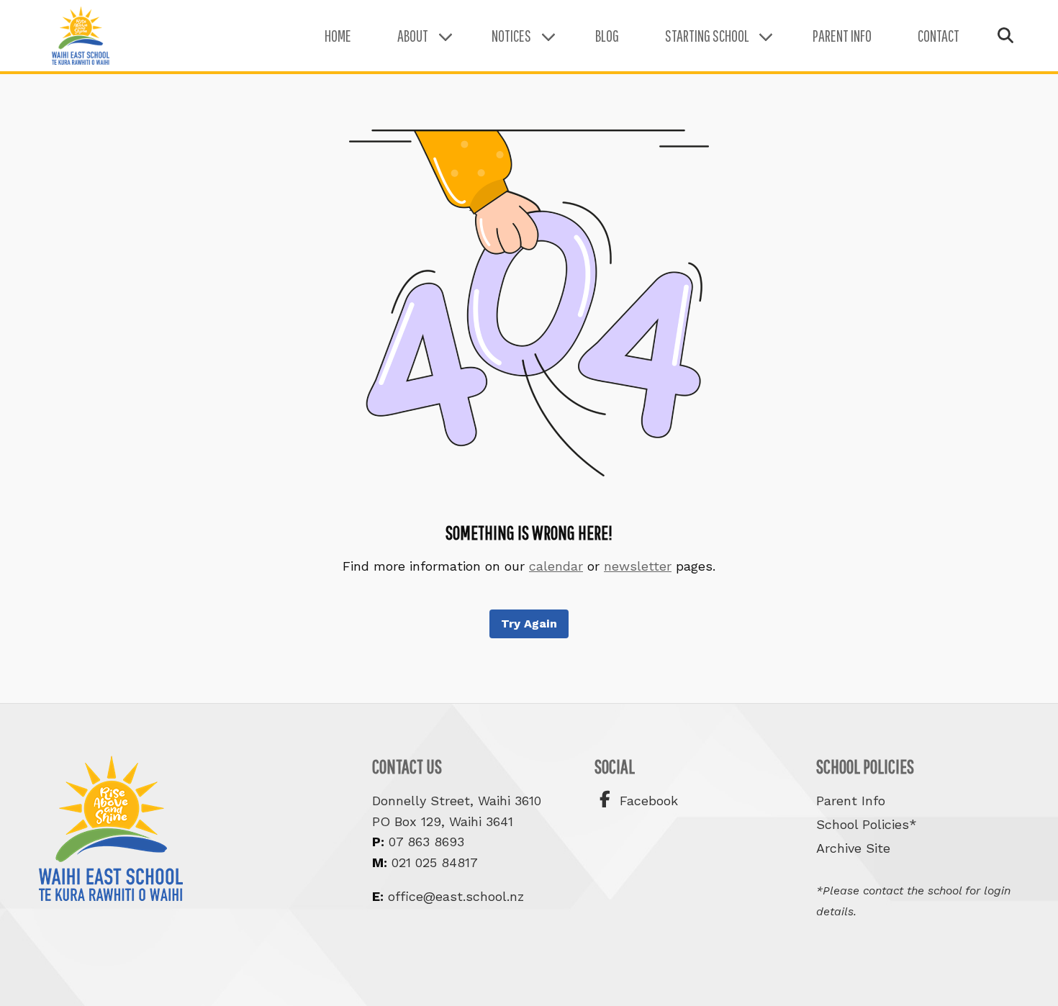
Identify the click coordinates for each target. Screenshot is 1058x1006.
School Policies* (866, 824)
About (412, 36)
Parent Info (842, 36)
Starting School (707, 36)
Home (338, 36)
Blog (607, 36)
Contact (938, 36)
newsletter (638, 566)
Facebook (646, 800)
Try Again (529, 623)
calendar (556, 566)
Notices (511, 36)
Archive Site (853, 848)
